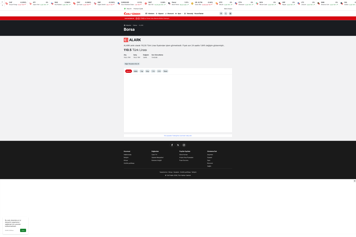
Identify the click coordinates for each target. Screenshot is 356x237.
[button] (230, 13)
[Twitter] (178, 145)
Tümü (165, 71)
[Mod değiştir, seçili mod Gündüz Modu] (221, 13)
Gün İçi (128, 71)
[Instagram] (184, 145)
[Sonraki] (2, 5)
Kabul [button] (23, 230)
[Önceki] (2, 2)
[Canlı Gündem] (132, 13)
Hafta (135, 71)
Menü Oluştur (228, 8)
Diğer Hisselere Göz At (132, 64)
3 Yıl (159, 71)
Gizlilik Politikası (9, 230)
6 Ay (147, 71)
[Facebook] (172, 145)
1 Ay (141, 71)
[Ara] (226, 13)
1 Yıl (153, 71)
